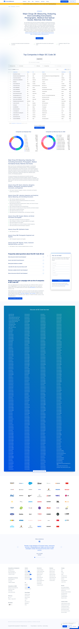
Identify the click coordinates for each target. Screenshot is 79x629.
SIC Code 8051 (59, 373)
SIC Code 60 (43, 406)
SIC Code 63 (43, 423)
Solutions (24, 1)
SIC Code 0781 (11, 337)
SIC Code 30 (11, 454)
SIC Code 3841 (27, 361)
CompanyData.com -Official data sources (16, 123)
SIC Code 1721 (11, 378)
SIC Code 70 (43, 456)
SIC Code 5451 (43, 361)
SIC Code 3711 (27, 345)
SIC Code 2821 (11, 434)
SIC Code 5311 (43, 350)
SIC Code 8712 (59, 417)
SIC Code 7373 (59, 325)
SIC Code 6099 (43, 410)
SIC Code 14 (11, 357)
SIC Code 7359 (59, 317)
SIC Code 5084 (27, 460)
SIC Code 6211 (43, 420)
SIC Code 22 (11, 413)
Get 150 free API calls (52, 3)
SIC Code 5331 (43, 351)
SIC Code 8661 (59, 411)
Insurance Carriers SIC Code (13, 321)
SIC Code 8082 (59, 378)
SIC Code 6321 (43, 426)
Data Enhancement (40, 572)
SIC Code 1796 (11, 394)
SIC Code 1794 (11, 393)
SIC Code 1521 (11, 361)
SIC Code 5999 (43, 404)
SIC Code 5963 (43, 403)
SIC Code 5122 (43, 318)
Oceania (26, 598)
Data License (39, 575)
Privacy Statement (64, 580)
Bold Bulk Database (28, 572)
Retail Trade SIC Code (12, 327)
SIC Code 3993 (27, 371)
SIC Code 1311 (11, 348)
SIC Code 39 (27, 367)
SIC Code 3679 (27, 341)
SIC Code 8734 (59, 424)
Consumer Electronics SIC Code (14, 318)
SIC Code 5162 (43, 325)
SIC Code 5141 (43, 321)
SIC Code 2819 (11, 433)
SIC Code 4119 (27, 378)
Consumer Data (52, 580)
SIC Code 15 (11, 360)
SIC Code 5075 (27, 456)
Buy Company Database (65, 587)
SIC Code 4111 (27, 377)
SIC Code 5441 (43, 360)
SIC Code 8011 (59, 367)
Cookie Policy (66, 284)
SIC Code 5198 (43, 337)
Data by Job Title (52, 569)
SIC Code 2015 (11, 403)
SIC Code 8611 (59, 406)
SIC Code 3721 (27, 348)
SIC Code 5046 (27, 443)
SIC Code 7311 (43, 464)
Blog (62, 571)
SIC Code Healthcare (60, 454)
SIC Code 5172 (43, 330)
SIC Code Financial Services (61, 453)
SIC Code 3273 (11, 463)
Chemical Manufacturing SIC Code (14, 317)
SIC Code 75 (59, 340)
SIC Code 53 (43, 348)
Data (29, 1)
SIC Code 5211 (43, 341)
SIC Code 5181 (43, 331)
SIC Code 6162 (43, 416)
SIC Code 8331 (59, 394)
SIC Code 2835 (11, 439)
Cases (62, 574)
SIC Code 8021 (59, 368)
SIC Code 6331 (43, 430)
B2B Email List (63, 590)
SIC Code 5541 (43, 371)
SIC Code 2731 (11, 424)
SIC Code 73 (43, 463)
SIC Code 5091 (27, 466)
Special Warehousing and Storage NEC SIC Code (63, 464)
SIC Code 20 (11, 397)
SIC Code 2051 (11, 406)
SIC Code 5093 (27, 467)
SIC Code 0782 (11, 338)
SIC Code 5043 (27, 440)
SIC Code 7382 (59, 334)
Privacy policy (61, 284)
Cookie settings (45, 625)
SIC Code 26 (11, 421)
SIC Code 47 (27, 403)
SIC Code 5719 (43, 388)
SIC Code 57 (43, 384)
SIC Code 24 (11, 417)
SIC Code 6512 (43, 436)
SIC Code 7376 (59, 330)
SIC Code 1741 (11, 381)
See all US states (64, 612)
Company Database (40, 569)
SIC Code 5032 (27, 437)
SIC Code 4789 (27, 407)
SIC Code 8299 (59, 390)
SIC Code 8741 (59, 426)
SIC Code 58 (43, 393)
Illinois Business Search (65, 609)
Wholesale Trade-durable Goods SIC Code (63, 467)
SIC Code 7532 (59, 341)
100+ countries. (33, 293)
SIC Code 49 (27, 414)
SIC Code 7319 (43, 466)
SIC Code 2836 (11, 440)
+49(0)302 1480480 (11, 582)
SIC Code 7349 (59, 314)
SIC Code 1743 (11, 383)
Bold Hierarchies (27, 577)
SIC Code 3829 (27, 360)
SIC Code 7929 (59, 358)
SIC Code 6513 (43, 437)
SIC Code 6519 (43, 440)
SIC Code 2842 (11, 443)
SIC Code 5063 (27, 450)
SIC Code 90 (59, 436)
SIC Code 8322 (59, 393)
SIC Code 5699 (43, 383)
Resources (37, 1)
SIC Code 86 (59, 404)
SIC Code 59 (43, 397)
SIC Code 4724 (27, 404)
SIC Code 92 (59, 440)
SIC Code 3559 (27, 331)
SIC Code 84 (59, 400)
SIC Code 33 (11, 464)
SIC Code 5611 (43, 378)
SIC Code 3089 (11, 457)
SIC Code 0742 (11, 334)
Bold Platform (27, 574)
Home (9, 6)
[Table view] (65, 69)
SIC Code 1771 (11, 388)
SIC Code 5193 (43, 335)
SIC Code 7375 (59, 328)
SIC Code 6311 (43, 424)
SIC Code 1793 (11, 391)
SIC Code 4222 (27, 388)
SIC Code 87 (59, 414)
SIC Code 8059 (59, 374)
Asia (25, 600)
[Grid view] (67, 69)
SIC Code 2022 (11, 404)
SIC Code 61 (43, 411)
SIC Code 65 (43, 434)
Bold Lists (26, 569)
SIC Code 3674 (27, 340)
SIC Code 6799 (43, 454)
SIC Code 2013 (11, 400)
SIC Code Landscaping (60, 457)
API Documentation (28, 588)
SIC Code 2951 (11, 453)
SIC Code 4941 (27, 420)
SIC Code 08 (11, 341)
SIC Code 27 (11, 423)
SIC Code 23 (11, 414)
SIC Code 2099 (11, 410)
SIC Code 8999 (59, 434)
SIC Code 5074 (27, 454)
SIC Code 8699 (59, 413)
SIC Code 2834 (11, 437)
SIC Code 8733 (59, 423)
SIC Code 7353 (59, 315)
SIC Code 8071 (59, 377)
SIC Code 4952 (27, 421)
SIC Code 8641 (59, 410)
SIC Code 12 (11, 345)
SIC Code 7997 (59, 363)
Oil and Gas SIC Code (12, 324)
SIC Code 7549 (59, 347)
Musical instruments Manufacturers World (32, 32)
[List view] (68, 69)
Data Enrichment (39, 574)
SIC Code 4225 (27, 390)
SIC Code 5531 (43, 370)
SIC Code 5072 (27, 453)
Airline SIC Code (11, 314)
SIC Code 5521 (43, 368)
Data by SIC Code (52, 575)
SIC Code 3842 (27, 363)
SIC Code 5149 (43, 324)
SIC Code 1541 (11, 367)
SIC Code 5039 (27, 439)
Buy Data (42, 1)
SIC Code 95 (59, 444)
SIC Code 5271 (43, 345)
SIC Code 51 (43, 314)
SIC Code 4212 (27, 383)
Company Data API (64, 596)
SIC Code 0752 (11, 335)
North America (27, 595)
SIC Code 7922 (59, 357)
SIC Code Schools (59, 460)
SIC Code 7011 (43, 457)
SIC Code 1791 (11, 390)
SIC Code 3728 (27, 351)
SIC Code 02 (11, 331)
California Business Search (65, 603)
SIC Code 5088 (27, 464)
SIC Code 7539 (59, 344)
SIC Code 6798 (43, 453)
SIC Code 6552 (43, 443)
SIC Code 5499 (43, 364)
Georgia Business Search (65, 607)
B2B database (32, 287)
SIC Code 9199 (59, 439)
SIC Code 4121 (27, 380)
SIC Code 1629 (11, 374)
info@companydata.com (12, 572)
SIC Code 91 (59, 437)
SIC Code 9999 (59, 449)
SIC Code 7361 (59, 318)
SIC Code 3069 (11, 456)
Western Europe (27, 594)
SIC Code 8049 (59, 371)
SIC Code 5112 (43, 315)
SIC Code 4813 (27, 411)
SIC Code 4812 (27, 410)
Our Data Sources (64, 575)
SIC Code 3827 (27, 358)
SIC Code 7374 (59, 327)
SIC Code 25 (11, 420)
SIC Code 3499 (27, 321)
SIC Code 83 (59, 391)
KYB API (26, 587)
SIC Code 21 (11, 411)
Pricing (47, 1)
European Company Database (66, 591)
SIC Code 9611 (59, 446)
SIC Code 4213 (27, 384)
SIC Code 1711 (11, 377)
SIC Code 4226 (27, 391)
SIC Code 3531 (27, 325)
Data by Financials (52, 574)
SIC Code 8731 (59, 420)
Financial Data (39, 583)
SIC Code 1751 (11, 384)
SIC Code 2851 (11, 446)
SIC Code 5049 (27, 447)
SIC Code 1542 (11, 368)
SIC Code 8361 (59, 397)
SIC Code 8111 (59, 384)
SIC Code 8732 (59, 421)
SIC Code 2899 (11, 449)
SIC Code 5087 (27, 463)
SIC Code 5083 (27, 459)
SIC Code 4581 (27, 400)
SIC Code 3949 (27, 370)
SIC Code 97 (59, 447)
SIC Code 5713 (43, 387)
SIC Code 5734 (43, 391)
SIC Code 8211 (59, 387)
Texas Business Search (65, 606)
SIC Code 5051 (27, 449)
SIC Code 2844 (11, 444)
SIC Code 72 (43, 459)
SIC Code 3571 (27, 334)
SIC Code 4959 (27, 424)
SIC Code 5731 (43, 390)
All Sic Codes (13, 6)
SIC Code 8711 (59, 416)
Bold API (26, 571)
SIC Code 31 (11, 459)
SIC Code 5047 (27, 444)
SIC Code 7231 (43, 460)
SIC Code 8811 (59, 433)
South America (27, 601)
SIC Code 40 (27, 374)
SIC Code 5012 (27, 427)
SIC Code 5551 (43, 373)
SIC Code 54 (43, 354)
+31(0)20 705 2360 (11, 574)
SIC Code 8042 (59, 370)
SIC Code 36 (27, 337)
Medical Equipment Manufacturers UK (41, 34)
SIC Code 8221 (59, 388)
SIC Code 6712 (43, 446)
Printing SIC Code (11, 325)
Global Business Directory (65, 588)
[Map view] (70, 69)
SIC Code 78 (59, 351)
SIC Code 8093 (59, 380)
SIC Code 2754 (11, 427)
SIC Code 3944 (27, 368)
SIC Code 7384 (59, 337)
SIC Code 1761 (11, 387)
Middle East (27, 603)
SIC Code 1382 (11, 354)
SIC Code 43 (27, 393)
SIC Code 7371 (59, 321)
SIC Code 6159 (43, 414)
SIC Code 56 (43, 377)
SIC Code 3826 (27, 357)
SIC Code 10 (11, 344)
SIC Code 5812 (43, 394)
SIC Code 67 (43, 444)
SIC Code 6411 (43, 433)
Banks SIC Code (11, 315)
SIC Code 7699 (59, 350)
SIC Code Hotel (59, 456)
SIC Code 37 (27, 344)
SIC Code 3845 (27, 364)
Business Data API (40, 577)
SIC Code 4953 (27, 423)
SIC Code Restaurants (60, 459)
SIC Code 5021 (27, 433)
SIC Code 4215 (27, 387)
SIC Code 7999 (59, 364)
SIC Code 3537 (27, 328)
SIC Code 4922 (27, 417)
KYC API (26, 585)
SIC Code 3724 (27, 350)
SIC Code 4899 (27, 413)
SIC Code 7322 (43, 467)
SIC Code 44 (27, 394)
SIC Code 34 (11, 467)
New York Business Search (65, 610)
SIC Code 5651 (43, 381)
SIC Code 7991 (59, 361)
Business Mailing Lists (40, 580)
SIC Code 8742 (59, 427)
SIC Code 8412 (59, 401)
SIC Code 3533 (27, 327)
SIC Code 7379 (59, 331)
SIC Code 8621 (59, 407)
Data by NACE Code (53, 577)
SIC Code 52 (43, 340)
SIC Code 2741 (11, 426)
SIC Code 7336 (43, 469)
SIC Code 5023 (27, 434)
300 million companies (25, 293)
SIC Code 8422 (59, 403)
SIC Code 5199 (43, 338)
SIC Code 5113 (43, 317)
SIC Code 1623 (11, 373)
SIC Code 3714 (27, 347)
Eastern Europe (27, 597)
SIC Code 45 (27, 397)
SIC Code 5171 (43, 328)
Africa (26, 604)
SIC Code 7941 (59, 360)
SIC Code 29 (11, 450)
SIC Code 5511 (43, 367)
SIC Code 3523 (27, 324)
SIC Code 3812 (27, 354)
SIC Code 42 (27, 381)
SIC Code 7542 (59, 345)
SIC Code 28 (11, 430)
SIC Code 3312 (11, 466)
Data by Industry (52, 572)
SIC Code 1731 (11, 380)
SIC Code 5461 (43, 363)
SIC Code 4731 (27, 406)
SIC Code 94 (59, 443)
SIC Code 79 (59, 354)
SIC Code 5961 (43, 401)
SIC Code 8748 (59, 430)
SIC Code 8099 (59, 381)
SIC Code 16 (11, 370)
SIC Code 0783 (11, 340)
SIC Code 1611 (11, 371)
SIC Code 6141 (43, 413)
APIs (32, 1)
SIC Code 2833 (11, 436)
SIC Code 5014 (27, 430)
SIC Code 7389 (59, 338)
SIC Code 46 (27, 401)
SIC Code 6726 (43, 450)
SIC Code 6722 (43, 449)
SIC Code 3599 (27, 335)
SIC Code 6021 (43, 407)
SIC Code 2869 (11, 447)
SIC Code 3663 (27, 338)
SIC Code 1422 (11, 358)
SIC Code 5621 (43, 380)
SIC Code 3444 (27, 315)
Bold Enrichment (27, 575)
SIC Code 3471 (27, 317)
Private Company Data (40, 571)
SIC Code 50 (27, 426)
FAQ (62, 569)
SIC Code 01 (11, 328)
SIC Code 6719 (43, 447)
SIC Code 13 (11, 347)
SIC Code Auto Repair (60, 450)
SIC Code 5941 (43, 400)
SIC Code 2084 (11, 407)
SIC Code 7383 (59, 335)
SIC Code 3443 (27, 314)
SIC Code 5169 (43, 327)
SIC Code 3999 (27, 373)
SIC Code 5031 (27, 436)
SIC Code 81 (59, 383)
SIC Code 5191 (43, 334)
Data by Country (52, 571)
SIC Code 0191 (11, 330)
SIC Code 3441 (11, 469)
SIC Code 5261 (43, 344)
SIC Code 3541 (27, 330)
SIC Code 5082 (27, 457)
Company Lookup (64, 577)
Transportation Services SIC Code (62, 465)
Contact (62, 572)
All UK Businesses (64, 593)
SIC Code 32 (11, 460)
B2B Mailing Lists (64, 594)
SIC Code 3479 (27, 318)
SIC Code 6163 (43, 417)
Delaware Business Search (65, 604)
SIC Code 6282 (43, 421)
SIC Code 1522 (11, 364)
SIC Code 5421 (43, 357)
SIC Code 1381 (11, 351)
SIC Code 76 (59, 348)
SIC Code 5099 (27, 469)
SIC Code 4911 (27, 416)
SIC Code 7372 (59, 324)
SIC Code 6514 (43, 439)
